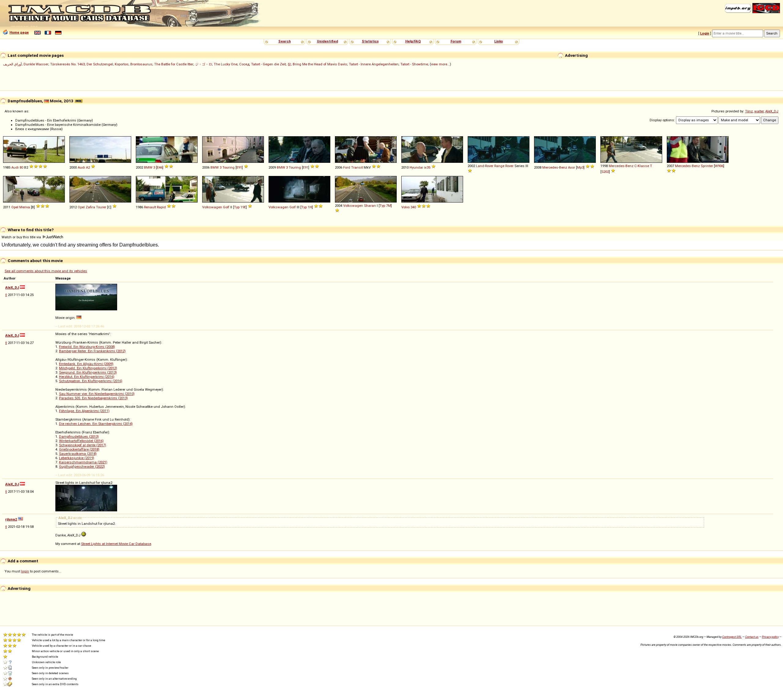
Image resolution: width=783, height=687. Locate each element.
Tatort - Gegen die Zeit (268, 64)
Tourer (101, 207)
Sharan (370, 205)
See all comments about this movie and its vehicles (46, 271)
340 (413, 207)
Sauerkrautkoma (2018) (78, 453)
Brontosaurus (141, 64)
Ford (346, 167)
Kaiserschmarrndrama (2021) (83, 462)
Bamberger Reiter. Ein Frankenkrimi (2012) (92, 351)
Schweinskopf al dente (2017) (82, 445)
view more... (440, 64)
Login (704, 33)
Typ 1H (306, 207)
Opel (14, 207)
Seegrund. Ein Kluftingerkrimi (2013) (88, 372)
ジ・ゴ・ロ (203, 64)
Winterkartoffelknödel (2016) (81, 441)
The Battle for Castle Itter (173, 64)
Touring (228, 167)
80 (21, 167)
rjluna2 (11, 519)
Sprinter (707, 166)
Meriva (24, 207)
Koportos (121, 64)
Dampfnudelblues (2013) (79, 436)
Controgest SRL (732, 636)
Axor (571, 167)
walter (759, 111)
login (25, 571)
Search (284, 41)
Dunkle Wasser (36, 64)
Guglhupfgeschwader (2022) (82, 466)
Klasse (643, 166)
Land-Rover (484, 166)
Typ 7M (385, 205)
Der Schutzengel (100, 64)
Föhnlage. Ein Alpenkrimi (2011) (84, 411)
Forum (456, 41)
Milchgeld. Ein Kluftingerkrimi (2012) (88, 368)
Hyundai (416, 167)
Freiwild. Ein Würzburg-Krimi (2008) (87, 347)
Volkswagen (212, 207)
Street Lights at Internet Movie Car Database (116, 544)
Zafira (90, 207)
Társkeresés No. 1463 (67, 64)
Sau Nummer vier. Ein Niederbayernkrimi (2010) (97, 394)
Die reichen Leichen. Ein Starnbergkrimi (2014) (96, 424)
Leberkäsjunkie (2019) (76, 458)
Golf (226, 207)
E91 (239, 167)
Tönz (749, 111)
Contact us (752, 636)
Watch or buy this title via (22, 237)
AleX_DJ (771, 111)
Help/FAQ (413, 41)
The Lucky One (225, 64)
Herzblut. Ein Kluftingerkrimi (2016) (86, 377)
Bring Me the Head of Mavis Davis (320, 64)
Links (498, 41)
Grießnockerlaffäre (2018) (79, 449)
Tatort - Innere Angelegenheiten (374, 64)
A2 (88, 167)
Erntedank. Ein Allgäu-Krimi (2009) (86, 364)
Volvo (405, 207)
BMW (148, 167)
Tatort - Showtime (414, 64)
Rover (509, 166)
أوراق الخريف (12, 64)
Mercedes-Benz (554, 167)
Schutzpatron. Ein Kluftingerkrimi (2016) (90, 381)
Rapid (161, 207)
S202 (605, 172)
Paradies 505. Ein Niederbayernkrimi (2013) (93, 398)
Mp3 (580, 167)
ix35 (427, 167)
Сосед (244, 64)
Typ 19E (240, 207)
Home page (19, 32)
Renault (150, 207)
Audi (15, 167)
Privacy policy (770, 636)
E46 (159, 167)
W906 (719, 166)
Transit (357, 167)
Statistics (370, 41)
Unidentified (327, 41)
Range (499, 166)
